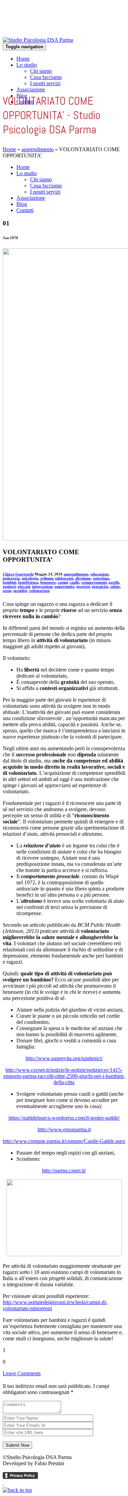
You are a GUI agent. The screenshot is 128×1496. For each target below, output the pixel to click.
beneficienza (28, 582)
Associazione (30, 89)
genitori (9, 586)
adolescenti (64, 578)
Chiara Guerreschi (18, 574)
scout (7, 590)
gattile (114, 582)
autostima (101, 578)
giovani (24, 586)
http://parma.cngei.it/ (64, 1170)
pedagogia (11, 578)
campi (63, 582)
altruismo (83, 578)
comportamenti (93, 582)
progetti (83, 586)
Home (23, 59)
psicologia (30, 578)
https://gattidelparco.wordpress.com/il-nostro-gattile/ (64, 1118)
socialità (20, 590)
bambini (9, 582)
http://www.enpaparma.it (64, 1129)
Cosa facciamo (46, 77)
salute (115, 586)
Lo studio (26, 65)
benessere (48, 582)
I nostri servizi (45, 83)
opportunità (64, 586)
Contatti (24, 210)
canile (74, 582)
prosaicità (100, 586)
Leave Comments (22, 1373)
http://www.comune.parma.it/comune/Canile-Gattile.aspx (64, 1141)
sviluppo (47, 578)
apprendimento (38, 149)
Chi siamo (41, 71)
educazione (99, 574)
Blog (21, 204)
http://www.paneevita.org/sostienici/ (64, 1058)
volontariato (39, 590)
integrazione (42, 586)
